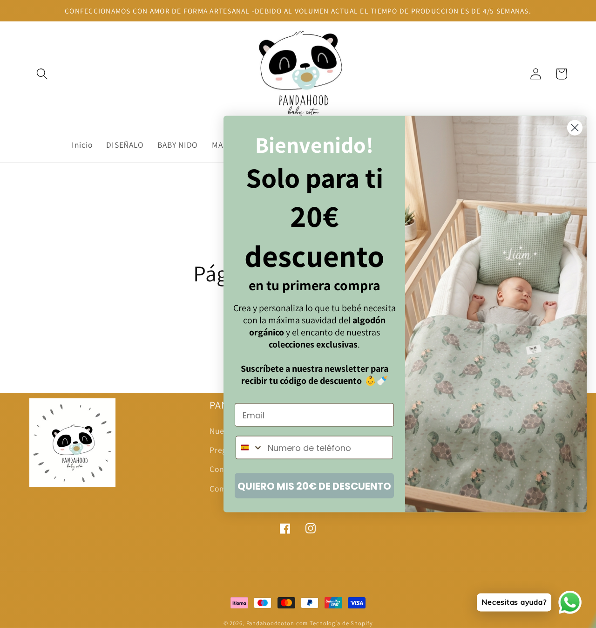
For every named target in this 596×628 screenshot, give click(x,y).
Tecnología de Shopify (341, 623)
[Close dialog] (575, 128)
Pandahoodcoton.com (277, 623)
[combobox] (249, 448)
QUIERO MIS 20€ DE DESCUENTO (314, 485)
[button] (42, 74)
